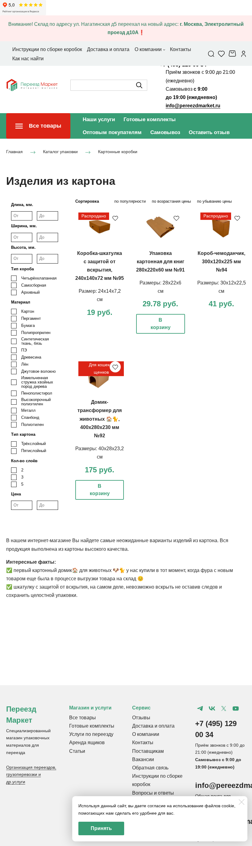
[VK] (212, 708)
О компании (145, 734)
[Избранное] (221, 53)
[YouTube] (236, 708)
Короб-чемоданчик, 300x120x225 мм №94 (221, 261)
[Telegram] (200, 708)
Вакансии (143, 759)
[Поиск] (211, 53)
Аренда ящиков (87, 742)
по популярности (130, 201)
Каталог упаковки (60, 151)
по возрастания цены (171, 201)
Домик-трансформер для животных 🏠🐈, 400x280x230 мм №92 (99, 418)
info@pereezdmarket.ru (193, 105)
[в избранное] (115, 218)
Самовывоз (165, 132)
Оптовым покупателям (112, 132)
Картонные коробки (117, 151)
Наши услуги (99, 119)
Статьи (77, 751)
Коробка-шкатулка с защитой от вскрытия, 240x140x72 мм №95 (99, 266)
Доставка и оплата (153, 726)
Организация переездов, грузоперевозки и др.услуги (31, 774)
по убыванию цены (214, 201)
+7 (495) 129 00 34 (216, 729)
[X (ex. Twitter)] (224, 708)
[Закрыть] (241, 802)
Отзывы (141, 717)
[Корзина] (233, 53)
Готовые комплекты (150, 119)
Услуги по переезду (91, 734)
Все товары (82, 717)
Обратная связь (150, 767)
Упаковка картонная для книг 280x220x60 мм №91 (160, 261)
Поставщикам (148, 751)
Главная (14, 151)
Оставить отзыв (209, 132)
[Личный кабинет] (243, 53)
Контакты (142, 742)
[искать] (139, 85)
